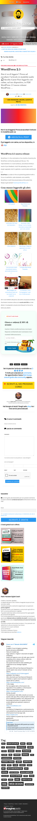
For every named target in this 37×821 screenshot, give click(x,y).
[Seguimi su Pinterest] (24, 105)
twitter (4, 779)
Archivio (11, 806)
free (10, 754)
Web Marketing (29, 784)
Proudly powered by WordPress (9, 815)
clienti (29, 743)
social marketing (26, 772)
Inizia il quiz (11, 348)
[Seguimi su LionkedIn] (21, 105)
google (25, 755)
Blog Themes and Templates (25, 205)
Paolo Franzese (12, 94)
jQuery (19, 762)
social (4, 772)
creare (30, 747)
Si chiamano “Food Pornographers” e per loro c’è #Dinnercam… (25, 292)
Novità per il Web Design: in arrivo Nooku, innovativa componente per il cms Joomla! (25, 226)
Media (3, 765)
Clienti (16, 803)
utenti (10, 779)
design (11, 751)
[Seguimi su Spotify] (22, 105)
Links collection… (11, 246)
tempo (25, 776)
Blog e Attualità (12, 743)
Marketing (15, 37)
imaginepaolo (6, 758)
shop (29, 406)
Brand (23, 743)
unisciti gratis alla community (15, 377)
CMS (3, 747)
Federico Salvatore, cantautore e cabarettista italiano (20, 51)
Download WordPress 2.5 (20, 183)
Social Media (24, 37)
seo (3, 768)
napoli (9, 765)
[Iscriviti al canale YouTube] (18, 105)
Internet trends (8, 762)
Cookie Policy (10, 803)
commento (27, 373)
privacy (21, 342)
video (17, 779)
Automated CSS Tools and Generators (11, 224)
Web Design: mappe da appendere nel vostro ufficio (25, 248)
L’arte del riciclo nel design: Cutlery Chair (13, 49)
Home (5, 47)
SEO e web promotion (15, 768)
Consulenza (6, 806)
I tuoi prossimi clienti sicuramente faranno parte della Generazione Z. (11, 270)
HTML (32, 754)
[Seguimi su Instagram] (17, 105)
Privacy (5, 803)
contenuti (21, 747)
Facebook (26, 751)
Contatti (20, 803)
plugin (15, 765)
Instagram (17, 758)
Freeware (17, 754)
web (11, 364)
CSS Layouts (11, 204)
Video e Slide (26, 779)
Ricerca (29, 765)
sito (26, 768)
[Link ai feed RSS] (25, 105)
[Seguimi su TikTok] (20, 105)
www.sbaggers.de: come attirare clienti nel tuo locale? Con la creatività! (11, 293)
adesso (19, 632)
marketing (27, 762)
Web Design (9, 47)
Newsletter (25, 803)
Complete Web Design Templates (25, 268)
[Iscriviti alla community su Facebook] (16, 105)
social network (16, 776)
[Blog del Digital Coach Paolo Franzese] (18, 19)
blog (3, 743)
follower (4, 754)
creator (4, 751)
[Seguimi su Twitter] (23, 105)
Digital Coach (6, 37)
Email (2, 507)
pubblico (22, 765)
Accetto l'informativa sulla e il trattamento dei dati (18, 343)
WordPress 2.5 (12, 60)
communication (11, 747)
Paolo (18, 23)
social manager (14, 772)
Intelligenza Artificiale (22, 40)
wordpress (24, 364)
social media (5, 776)
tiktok (31, 776)
